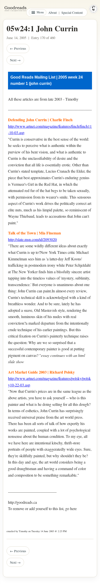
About (52, 12)
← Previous (18, 48)
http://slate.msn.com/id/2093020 (32, 239)
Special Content (72, 12)
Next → (15, 60)
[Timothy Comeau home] (93, 9)
